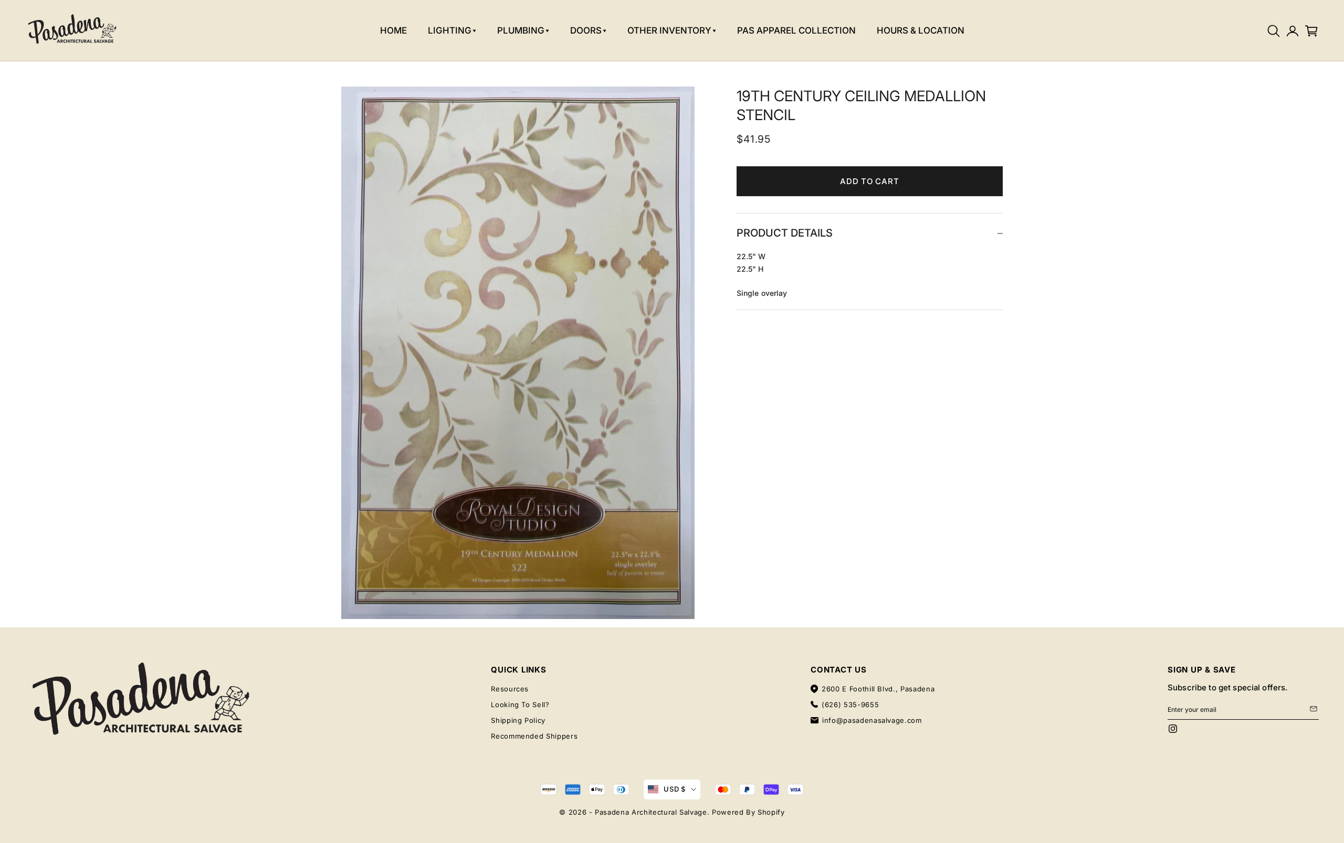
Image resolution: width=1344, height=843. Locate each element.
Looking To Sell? (520, 704)
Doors (586, 30)
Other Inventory (669, 30)
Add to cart (869, 181)
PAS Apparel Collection (796, 30)
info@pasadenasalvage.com (872, 720)
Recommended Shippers (534, 736)
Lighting (449, 30)
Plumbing (520, 30)
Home (393, 30)
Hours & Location (920, 30)
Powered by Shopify (748, 812)
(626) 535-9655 (850, 704)
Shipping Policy (518, 720)
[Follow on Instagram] (1173, 728)
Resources (510, 689)
